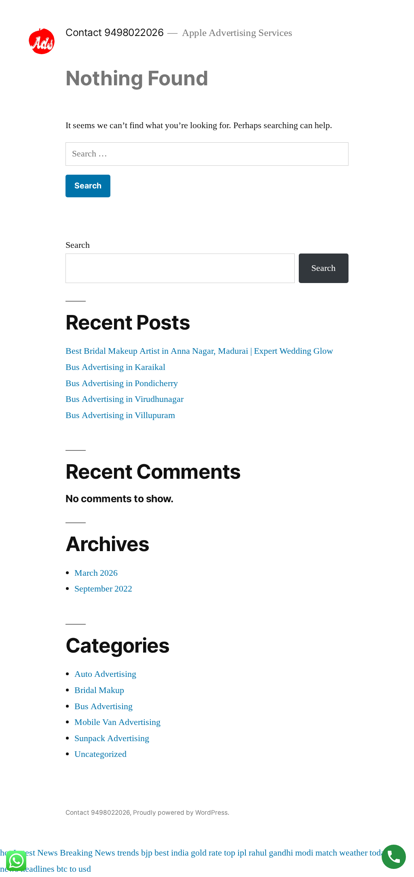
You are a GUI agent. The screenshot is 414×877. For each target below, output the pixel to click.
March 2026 (96, 573)
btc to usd (74, 869)
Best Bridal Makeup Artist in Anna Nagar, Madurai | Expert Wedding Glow (199, 351)
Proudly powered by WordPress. (181, 812)
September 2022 (103, 588)
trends (128, 852)
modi (304, 852)
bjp (146, 852)
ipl (242, 852)
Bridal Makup (99, 690)
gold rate (206, 852)
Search (77, 245)
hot (5, 852)
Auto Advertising (105, 674)
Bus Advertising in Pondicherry (121, 383)
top (229, 852)
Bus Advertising (103, 706)
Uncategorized (100, 754)
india (180, 852)
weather (353, 852)
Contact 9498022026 (114, 32)
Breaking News (87, 852)
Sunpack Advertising (111, 738)
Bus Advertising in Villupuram (120, 415)
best (161, 852)
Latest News (35, 852)
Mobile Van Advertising (117, 722)
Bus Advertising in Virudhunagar (124, 399)
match (326, 852)
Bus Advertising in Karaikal (115, 367)
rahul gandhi (271, 852)
